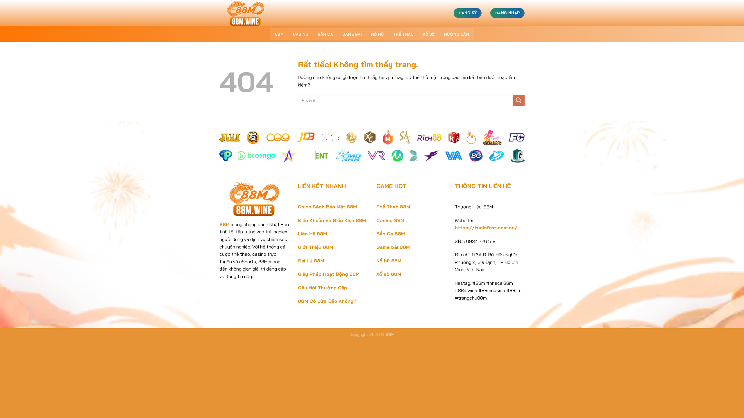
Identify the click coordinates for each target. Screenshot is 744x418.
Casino (301, 34)
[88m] (248, 13)
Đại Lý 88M (311, 261)
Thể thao (403, 34)
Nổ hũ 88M (388, 261)
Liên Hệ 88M (312, 234)
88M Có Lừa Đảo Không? (327, 301)
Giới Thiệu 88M (315, 247)
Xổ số (428, 34)
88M (279, 34)
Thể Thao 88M (393, 207)
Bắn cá (325, 34)
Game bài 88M (393, 247)
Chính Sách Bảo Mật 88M (327, 207)
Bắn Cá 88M (390, 234)
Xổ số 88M (388, 274)
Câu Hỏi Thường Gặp (322, 288)
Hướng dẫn (456, 34)
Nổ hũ (377, 34)
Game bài (352, 34)
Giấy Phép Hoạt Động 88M (329, 274)
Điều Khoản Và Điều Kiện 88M (332, 220)
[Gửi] (519, 100)
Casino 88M (390, 220)
